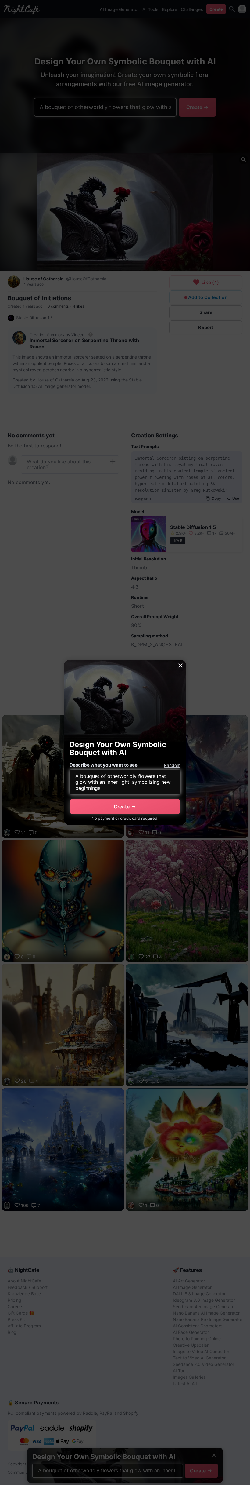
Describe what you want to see (104, 765)
